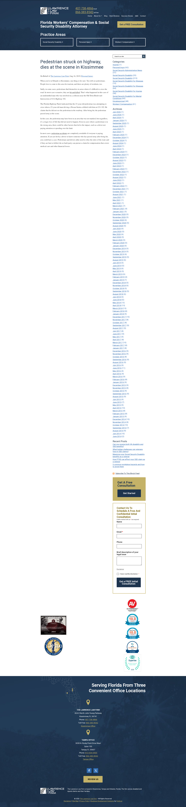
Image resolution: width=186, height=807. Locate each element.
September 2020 (119, 223)
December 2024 (119, 137)
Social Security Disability (122, 75)
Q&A (136, 16)
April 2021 (117, 203)
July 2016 (117, 365)
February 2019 (118, 277)
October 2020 (118, 220)
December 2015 (119, 385)
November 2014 (119, 422)
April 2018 (117, 305)
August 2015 (118, 396)
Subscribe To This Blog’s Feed (127, 473)
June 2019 (117, 266)
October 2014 (118, 425)
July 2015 (117, 399)
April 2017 (117, 340)
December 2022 (119, 172)
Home (90, 16)
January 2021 (118, 212)
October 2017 (118, 323)
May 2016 (117, 371)
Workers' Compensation (122, 104)
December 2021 (119, 189)
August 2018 (118, 294)
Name (119, 522)
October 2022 (118, 175)
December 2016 (119, 351)
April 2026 (117, 118)
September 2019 (119, 257)
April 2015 (117, 408)
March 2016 (117, 377)
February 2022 (118, 186)
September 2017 (119, 325)
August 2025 (118, 126)
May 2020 (117, 234)
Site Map (75, 801)
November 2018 (119, 285)
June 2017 (117, 334)
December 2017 (119, 317)
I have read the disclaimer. (129, 574)
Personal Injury (87, 76)
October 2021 (118, 192)
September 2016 (119, 359)
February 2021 (118, 209)
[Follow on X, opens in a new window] (95, 770)
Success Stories (127, 16)
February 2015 (118, 414)
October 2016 (118, 357)
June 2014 (117, 436)
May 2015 (117, 405)
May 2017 (117, 337)
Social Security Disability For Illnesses (128, 81)
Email (120, 532)
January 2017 (118, 348)
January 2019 (118, 280)
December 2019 (119, 248)
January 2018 (118, 314)
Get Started (129, 493)
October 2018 (118, 288)
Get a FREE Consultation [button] (131, 24)
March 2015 (117, 411)
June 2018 (117, 300)
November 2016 (119, 354)
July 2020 (117, 229)
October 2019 (118, 254)
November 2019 (119, 251)
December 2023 (119, 155)
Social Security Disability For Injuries (127, 91)
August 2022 (118, 177)
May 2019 (117, 268)
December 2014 (119, 419)
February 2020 (118, 243)
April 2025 (117, 132)
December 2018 (119, 283)
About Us (97, 16)
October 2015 (118, 391)
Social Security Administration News (127, 70)
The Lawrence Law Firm (60, 76)
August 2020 (118, 226)
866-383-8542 (84, 12)
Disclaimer (120, 569)
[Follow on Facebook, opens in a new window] (89, 770)
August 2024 (118, 143)
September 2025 (119, 123)
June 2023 (117, 163)
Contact (143, 16)
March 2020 (117, 240)
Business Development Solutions (102, 801)
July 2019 (117, 263)
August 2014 (118, 431)
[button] (184, 791)
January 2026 (118, 120)
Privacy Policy (84, 801)
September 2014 (119, 428)
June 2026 (117, 115)
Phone (119, 542)
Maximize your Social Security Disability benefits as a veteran (129, 455)
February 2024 (118, 152)
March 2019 (117, 274)
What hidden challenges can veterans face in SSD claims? (128, 450)
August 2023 (118, 160)
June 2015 (117, 402)
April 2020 (117, 237)
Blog (105, 16)
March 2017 (117, 342)
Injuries (116, 65)
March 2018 (117, 308)
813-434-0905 (91, 753)
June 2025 (117, 129)
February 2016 (118, 379)
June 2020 (117, 231)
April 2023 (117, 166)
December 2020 (119, 214)
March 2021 (117, 206)
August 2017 (118, 328)
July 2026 (117, 112)
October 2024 (118, 140)
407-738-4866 (84, 8)
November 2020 (119, 217)
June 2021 (117, 197)
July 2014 (117, 434)
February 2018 (118, 311)
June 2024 (117, 146)
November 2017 (119, 320)
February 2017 (118, 345)
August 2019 (118, 260)
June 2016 (117, 368)
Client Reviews (114, 16)
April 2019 (117, 271)
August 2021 (118, 194)
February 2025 (118, 135)
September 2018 (119, 291)
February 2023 (118, 169)
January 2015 (118, 416)
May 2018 (117, 303)
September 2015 (119, 394)
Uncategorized (119, 101)
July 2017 (117, 331)
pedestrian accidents (59, 133)
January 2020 (118, 246)
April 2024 (117, 149)
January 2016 (118, 382)
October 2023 (118, 157)
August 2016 (118, 362)
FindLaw (119, 801)
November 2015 (119, 388)
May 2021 (117, 200)
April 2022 (117, 183)
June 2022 (117, 180)
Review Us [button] (93, 779)
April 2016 (117, 374)
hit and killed (75, 92)
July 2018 (117, 297)
